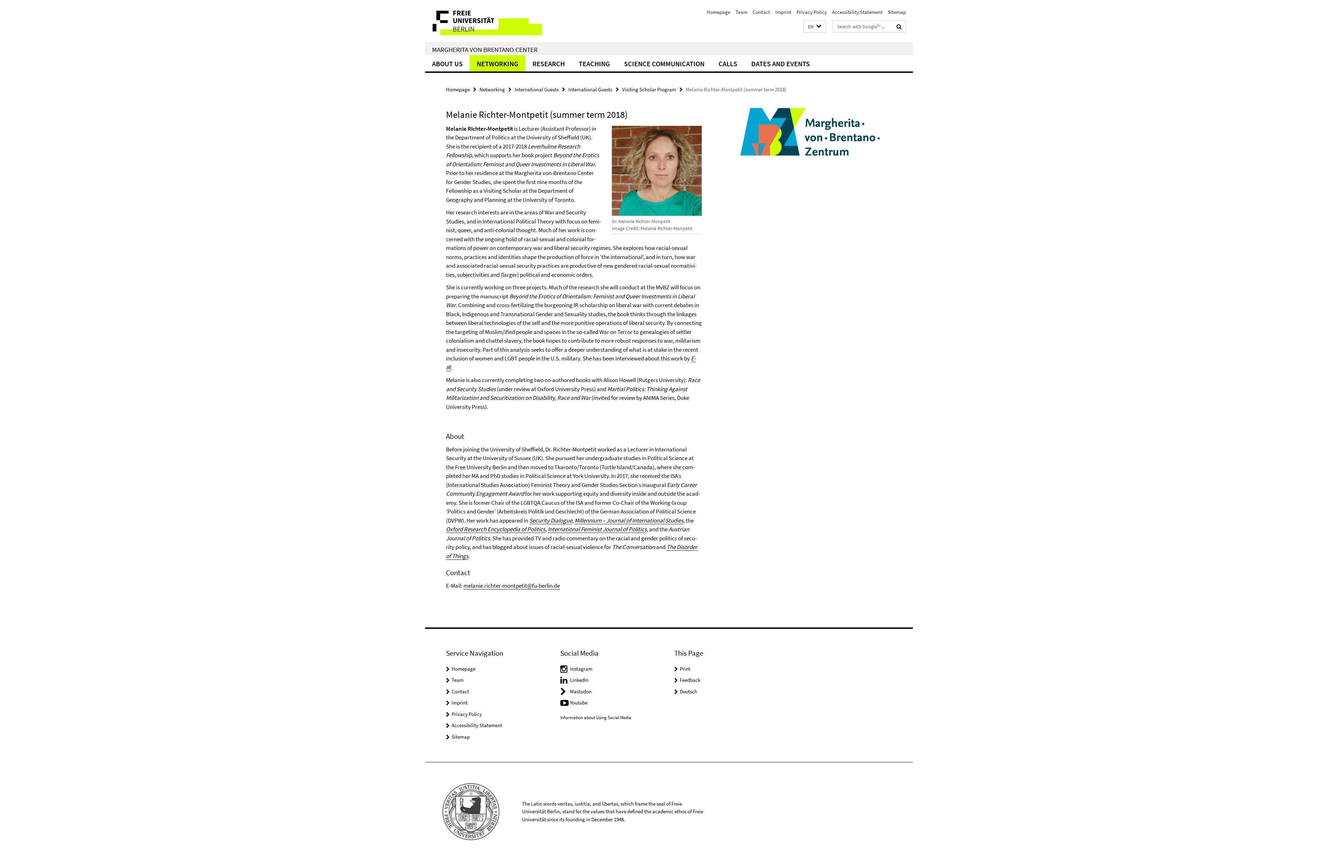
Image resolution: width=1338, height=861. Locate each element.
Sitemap (897, 12)
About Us (447, 63)
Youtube (578, 702)
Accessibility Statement (857, 12)
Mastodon (581, 691)
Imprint (783, 12)
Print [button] (685, 668)
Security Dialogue (550, 520)
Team (741, 12)
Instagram (581, 668)
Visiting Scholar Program (649, 89)
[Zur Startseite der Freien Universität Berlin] (483, 21)
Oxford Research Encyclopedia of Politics (495, 529)
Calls (727, 63)
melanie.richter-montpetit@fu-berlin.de (511, 585)
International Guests (537, 89)
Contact (761, 12)
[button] (814, 26)
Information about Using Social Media (595, 718)
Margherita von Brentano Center (485, 49)
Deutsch (688, 691)
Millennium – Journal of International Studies (629, 520)
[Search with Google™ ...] (899, 26)
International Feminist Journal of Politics (597, 529)
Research (548, 63)
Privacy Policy (812, 12)
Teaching (594, 63)
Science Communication (664, 63)
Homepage (718, 12)
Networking (497, 63)
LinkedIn (579, 680)
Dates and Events (780, 63)
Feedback (690, 680)
